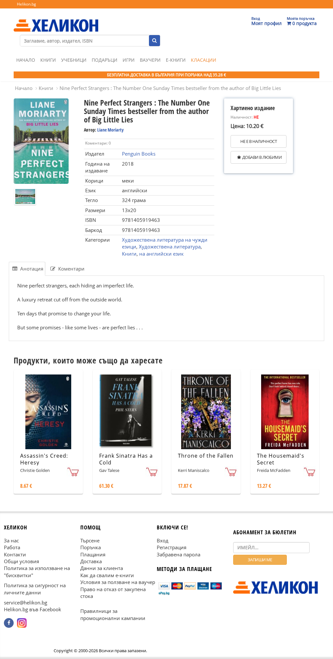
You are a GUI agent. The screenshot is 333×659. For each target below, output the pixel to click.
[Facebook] (9, 623)
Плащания (92, 554)
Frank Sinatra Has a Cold (126, 459)
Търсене (90, 540)
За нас (11, 540)
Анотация (31, 268)
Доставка (91, 561)
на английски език (161, 253)
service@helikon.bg (25, 602)
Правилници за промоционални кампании (112, 614)
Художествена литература (170, 246)
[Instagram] (22, 623)
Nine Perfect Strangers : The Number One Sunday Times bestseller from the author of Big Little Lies (170, 88)
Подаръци (104, 60)
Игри (129, 60)
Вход (162, 540)
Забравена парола (178, 554)
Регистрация (171, 547)
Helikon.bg (26, 4)
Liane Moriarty (110, 130)
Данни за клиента (101, 568)
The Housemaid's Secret (280, 459)
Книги (48, 60)
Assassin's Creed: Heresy (44, 459)
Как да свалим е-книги (107, 575)
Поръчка (90, 547)
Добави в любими (262, 157)
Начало (25, 60)
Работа (12, 547)
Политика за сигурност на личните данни (35, 588)
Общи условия (21, 561)
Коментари (71, 268)
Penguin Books (138, 153)
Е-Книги (176, 60)
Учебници (74, 60)
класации (203, 60)
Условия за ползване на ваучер (117, 582)
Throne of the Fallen (205, 455)
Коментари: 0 (98, 143)
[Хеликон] (56, 20)
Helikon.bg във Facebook (32, 609)
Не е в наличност (258, 141)
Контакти (15, 554)
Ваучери (150, 60)
